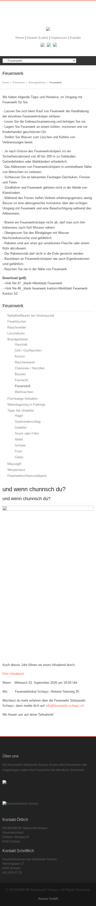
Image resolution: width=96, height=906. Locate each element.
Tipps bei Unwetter (20, 410)
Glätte (19, 457)
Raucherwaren (25, 362)
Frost (18, 451)
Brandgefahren (37, 82)
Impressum (59, 38)
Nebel (19, 439)
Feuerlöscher (16, 321)
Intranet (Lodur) (38, 38)
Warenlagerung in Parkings (26, 404)
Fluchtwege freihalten (22, 398)
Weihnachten (24, 392)
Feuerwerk (23, 386)
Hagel (19, 416)
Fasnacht (21, 380)
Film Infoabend (13, 674)
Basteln (20, 374)
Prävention (19, 82)
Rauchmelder (16, 327)
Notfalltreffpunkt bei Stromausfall (30, 315)
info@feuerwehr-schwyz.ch (65, 705)
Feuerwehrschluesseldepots (27, 476)
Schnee (20, 445)
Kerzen (20, 356)
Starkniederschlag (27, 421)
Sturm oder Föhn (27, 433)
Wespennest (16, 470)
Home (20, 38)
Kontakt (75, 38)
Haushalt (21, 344)
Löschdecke (16, 333)
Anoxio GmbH (48, 899)
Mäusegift (14, 464)
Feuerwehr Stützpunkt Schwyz (48, 15)
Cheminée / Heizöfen (30, 368)
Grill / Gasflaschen (28, 350)
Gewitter (21, 427)
